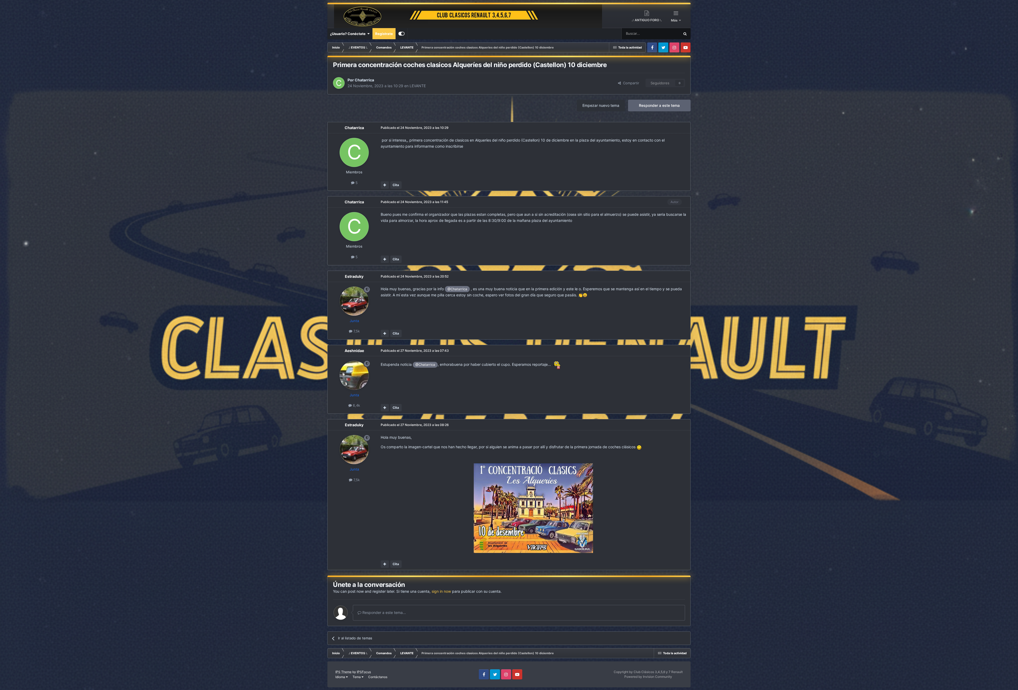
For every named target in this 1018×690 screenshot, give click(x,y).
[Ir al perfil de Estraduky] (354, 301)
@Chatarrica (457, 289)
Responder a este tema (659, 105)
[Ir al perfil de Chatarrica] (339, 83)
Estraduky (354, 276)
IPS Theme (343, 672)
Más (674, 20)
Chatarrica (364, 80)
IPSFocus (364, 672)
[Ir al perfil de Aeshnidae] (354, 375)
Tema (357, 677)
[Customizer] (401, 33)
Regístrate (384, 34)
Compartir (630, 83)
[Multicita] (385, 185)
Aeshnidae (354, 350)
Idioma (340, 677)
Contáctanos (377, 677)
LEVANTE (418, 85)
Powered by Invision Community (648, 677)
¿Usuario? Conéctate (348, 34)
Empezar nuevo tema (600, 105)
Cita (396, 185)
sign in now (441, 591)
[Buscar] (685, 33)
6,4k (356, 405)
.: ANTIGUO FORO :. (647, 20)
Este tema (665, 34)
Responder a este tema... (383, 612)
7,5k (356, 331)
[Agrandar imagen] (533, 508)
